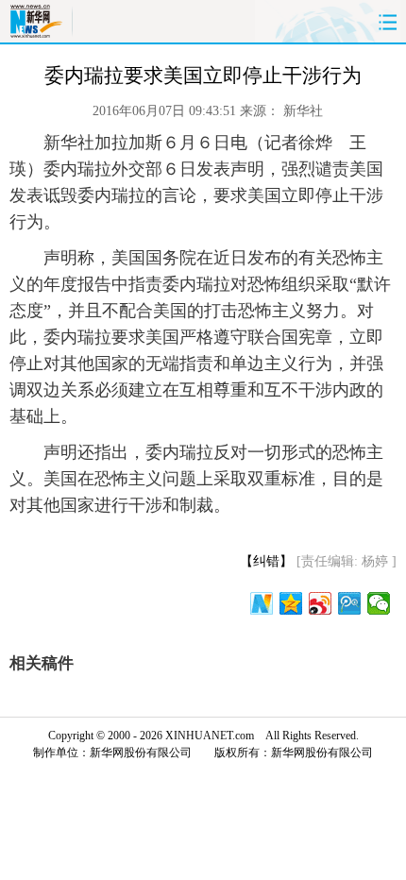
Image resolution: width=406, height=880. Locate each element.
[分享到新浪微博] (320, 603)
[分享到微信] (379, 603)
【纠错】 (266, 561)
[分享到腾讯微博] (350, 603)
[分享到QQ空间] (291, 603)
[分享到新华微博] (262, 603)
